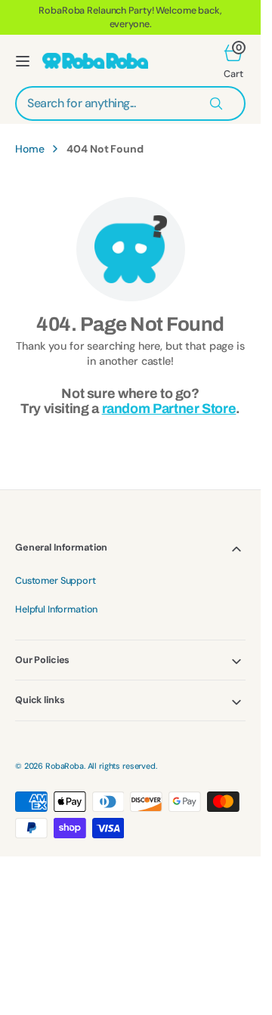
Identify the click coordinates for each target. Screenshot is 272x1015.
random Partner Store (169, 408)
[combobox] (130, 103)
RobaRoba (64, 765)
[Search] (216, 103)
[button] (22, 61)
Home (29, 149)
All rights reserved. (122, 765)
